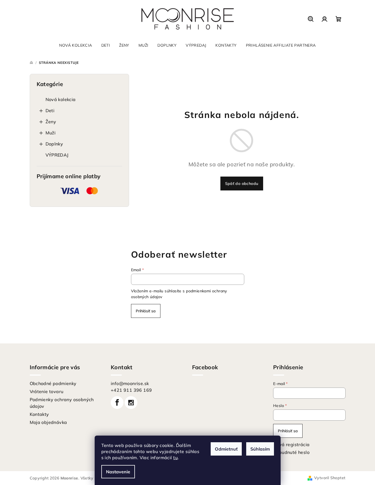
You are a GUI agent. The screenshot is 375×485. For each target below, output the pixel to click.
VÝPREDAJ (57, 155)
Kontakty (39, 414)
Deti (50, 110)
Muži (51, 132)
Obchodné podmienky (53, 383)
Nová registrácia (291, 444)
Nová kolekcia (61, 99)
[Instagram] (131, 402)
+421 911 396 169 (131, 390)
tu (175, 457)
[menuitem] (75, 45)
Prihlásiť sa (146, 310)
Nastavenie (118, 471)
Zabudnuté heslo (291, 452)
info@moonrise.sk (130, 383)
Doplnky (54, 144)
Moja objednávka (48, 422)
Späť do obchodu (241, 183)
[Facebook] (117, 402)
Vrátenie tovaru (47, 391)
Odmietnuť (226, 449)
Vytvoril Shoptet (329, 477)
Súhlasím (260, 449)
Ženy (51, 121)
